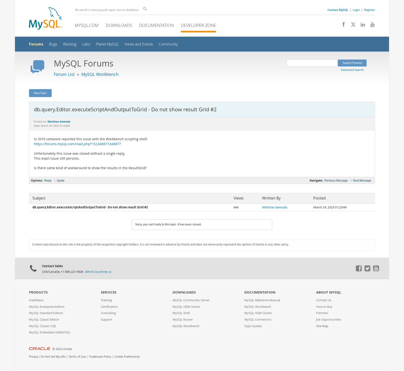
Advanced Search (352, 70)
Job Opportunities (328, 320)
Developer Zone (198, 25)
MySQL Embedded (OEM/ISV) (49, 332)
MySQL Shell (181, 313)
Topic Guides (253, 326)
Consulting (108, 313)
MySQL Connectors (257, 320)
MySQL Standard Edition (46, 313)
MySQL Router (183, 320)
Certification (109, 307)
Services (108, 292)
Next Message (362, 180)
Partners (322, 313)
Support (106, 320)
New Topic (40, 93)
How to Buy (324, 307)
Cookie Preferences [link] (127, 356)
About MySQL (328, 292)
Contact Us (323, 300)
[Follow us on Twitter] (367, 270)
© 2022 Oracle (62, 349)
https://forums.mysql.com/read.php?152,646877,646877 (77, 144)
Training (106, 300)
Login (356, 10)
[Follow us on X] (351, 25)
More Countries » (98, 272)
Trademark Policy (100, 356)
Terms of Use (77, 356)
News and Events (139, 44)
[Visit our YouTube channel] (370, 25)
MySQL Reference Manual (262, 300)
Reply (48, 180)
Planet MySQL (107, 44)
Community (168, 44)
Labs (86, 44)
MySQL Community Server (191, 300)
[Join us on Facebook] (342, 25)
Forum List (64, 74)
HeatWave (36, 300)
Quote (61, 180)
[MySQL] (46, 19)
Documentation (156, 25)
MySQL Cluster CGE (42, 326)
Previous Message (336, 180)
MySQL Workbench (100, 74)
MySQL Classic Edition (44, 320)
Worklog (69, 44)
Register (369, 10)
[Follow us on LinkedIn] (361, 25)
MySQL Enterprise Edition (47, 307)
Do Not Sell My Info (53, 356)
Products (38, 292)
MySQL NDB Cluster (186, 307)
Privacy (33, 356)
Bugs (53, 44)
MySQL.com (87, 25)
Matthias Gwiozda (274, 207)
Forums (36, 44)
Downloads (119, 25)
